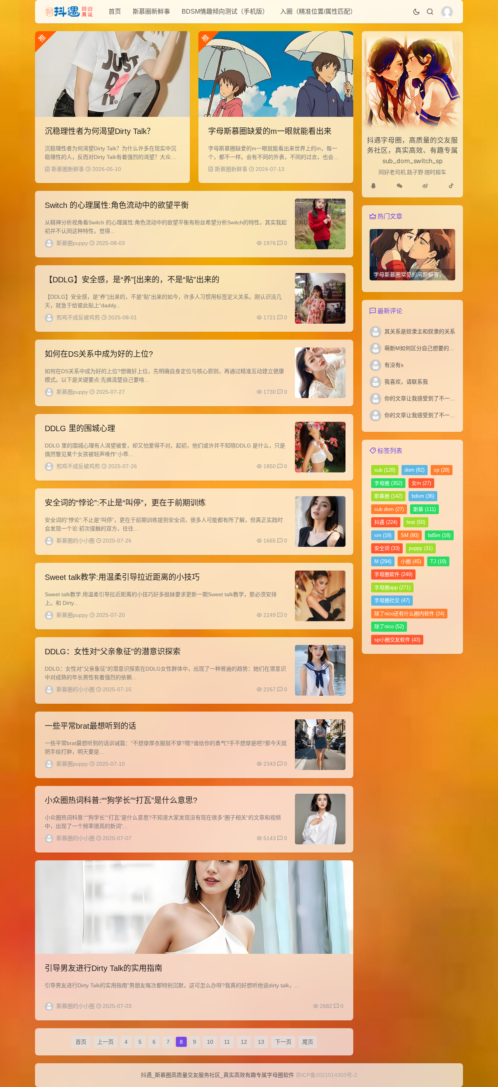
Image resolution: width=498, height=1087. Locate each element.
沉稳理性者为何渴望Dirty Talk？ (99, 131)
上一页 (105, 1042)
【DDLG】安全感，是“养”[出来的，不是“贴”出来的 (132, 279)
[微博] (425, 186)
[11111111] (373, 186)
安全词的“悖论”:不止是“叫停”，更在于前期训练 (125, 503)
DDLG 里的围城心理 (80, 428)
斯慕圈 (388, 496)
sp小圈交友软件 (397, 640)
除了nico (389, 626)
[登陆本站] (447, 12)
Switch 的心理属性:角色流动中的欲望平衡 (117, 205)
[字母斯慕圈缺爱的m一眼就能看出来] (275, 74)
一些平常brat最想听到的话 (90, 726)
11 (227, 1042)
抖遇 (385, 522)
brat (416, 522)
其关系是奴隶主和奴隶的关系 (419, 331)
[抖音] (451, 186)
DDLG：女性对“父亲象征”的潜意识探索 (113, 651)
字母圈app (392, 587)
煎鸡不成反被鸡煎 (78, 317)
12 (244, 1042)
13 (261, 1042)
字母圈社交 (392, 600)
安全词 (387, 548)
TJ (438, 561)
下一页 (283, 1042)
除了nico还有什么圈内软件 (409, 614)
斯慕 (424, 509)
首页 (115, 11)
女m (421, 483)
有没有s (393, 365)
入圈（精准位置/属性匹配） (318, 11)
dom (414, 470)
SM (410, 535)
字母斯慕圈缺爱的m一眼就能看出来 (269, 131)
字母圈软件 (393, 574)
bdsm (423, 496)
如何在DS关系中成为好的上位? (99, 354)
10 (210, 1042)
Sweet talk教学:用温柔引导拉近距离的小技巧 (122, 577)
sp (441, 470)
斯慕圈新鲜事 (151, 11)
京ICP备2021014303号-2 (326, 1075)
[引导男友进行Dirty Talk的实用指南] (194, 907)
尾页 (307, 1042)
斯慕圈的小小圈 (75, 540)
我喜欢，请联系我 (406, 382)
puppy (421, 548)
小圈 (411, 561)
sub (384, 470)
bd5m (439, 535)
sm (382, 535)
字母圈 (388, 483)
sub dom (389, 509)
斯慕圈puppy (72, 243)
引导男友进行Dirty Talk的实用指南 (103, 968)
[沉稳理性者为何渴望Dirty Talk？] (112, 74)
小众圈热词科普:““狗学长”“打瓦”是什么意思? (121, 800)
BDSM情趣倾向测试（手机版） (225, 11)
